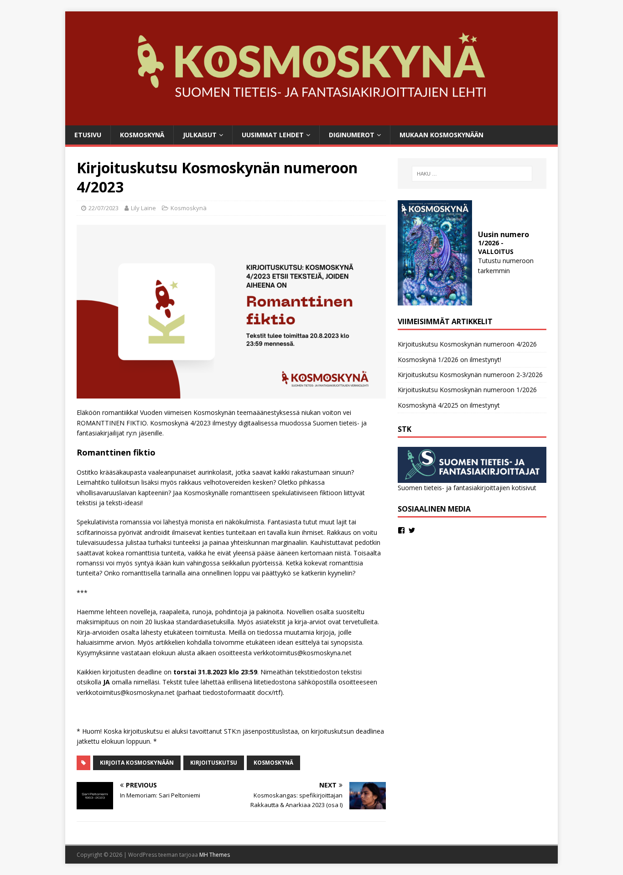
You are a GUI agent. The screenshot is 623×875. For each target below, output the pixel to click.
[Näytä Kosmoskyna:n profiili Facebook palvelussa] (401, 530)
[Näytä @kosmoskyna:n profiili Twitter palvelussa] (411, 530)
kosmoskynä (273, 762)
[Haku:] (472, 173)
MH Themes (214, 855)
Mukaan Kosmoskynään (441, 134)
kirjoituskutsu (213, 762)
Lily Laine (143, 208)
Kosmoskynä (142, 134)
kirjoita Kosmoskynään (137, 762)
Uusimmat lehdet (273, 134)
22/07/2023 (103, 208)
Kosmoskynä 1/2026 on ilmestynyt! (449, 359)
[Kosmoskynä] (311, 119)
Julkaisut (200, 134)
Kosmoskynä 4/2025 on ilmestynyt (449, 405)
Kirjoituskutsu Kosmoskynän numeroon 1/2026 (467, 389)
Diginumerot (351, 134)
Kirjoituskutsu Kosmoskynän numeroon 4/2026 (467, 344)
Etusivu (87, 134)
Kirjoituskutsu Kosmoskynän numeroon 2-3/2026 (470, 374)
